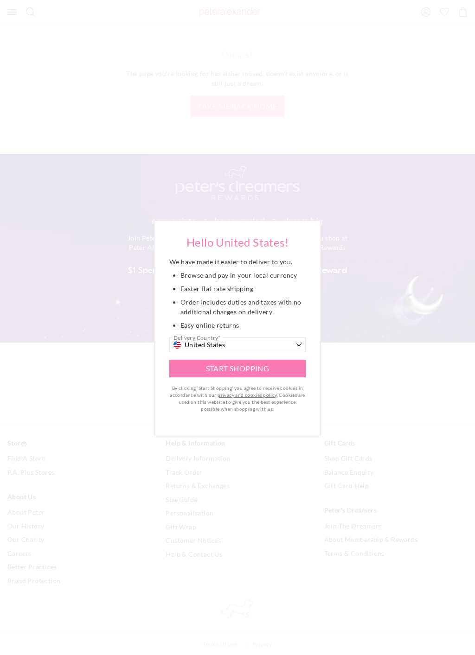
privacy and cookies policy (247, 395)
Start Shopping (238, 368)
